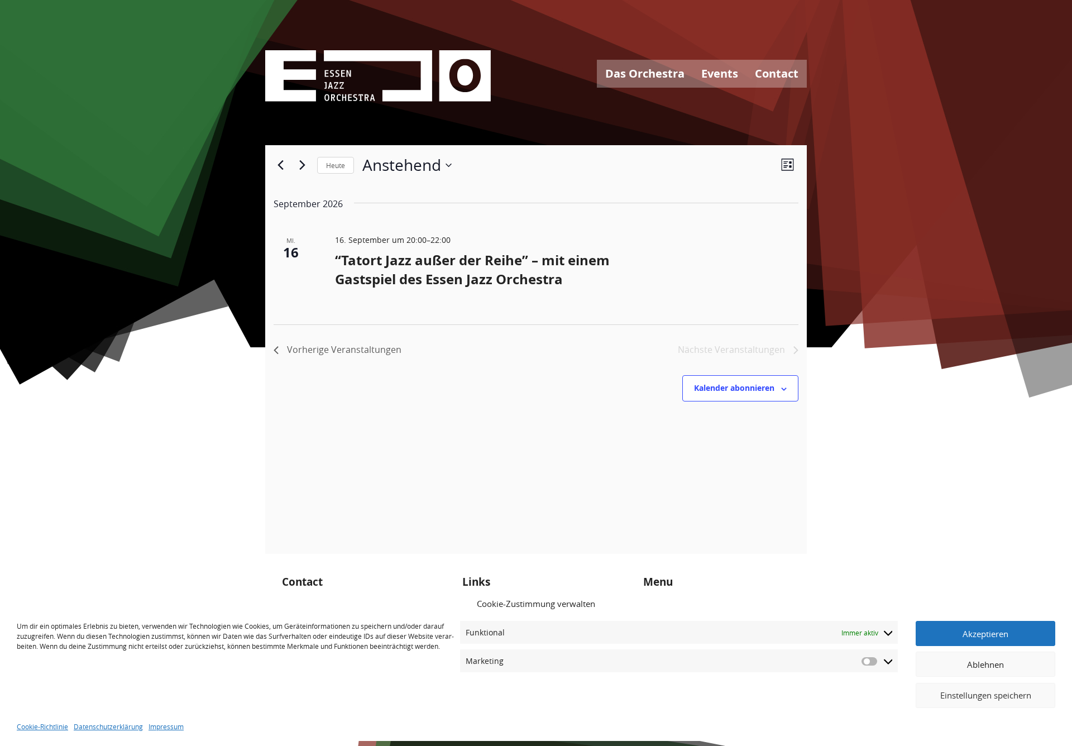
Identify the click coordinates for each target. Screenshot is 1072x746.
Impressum (166, 725)
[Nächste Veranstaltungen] (302, 165)
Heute (335, 165)
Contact (776, 73)
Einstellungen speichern (985, 695)
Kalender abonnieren (734, 387)
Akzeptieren (985, 633)
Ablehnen (985, 664)
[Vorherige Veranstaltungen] (280, 165)
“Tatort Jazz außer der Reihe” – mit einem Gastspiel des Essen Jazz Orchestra (472, 270)
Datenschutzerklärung (108, 725)
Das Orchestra (645, 73)
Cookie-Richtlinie (42, 725)
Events (719, 73)
